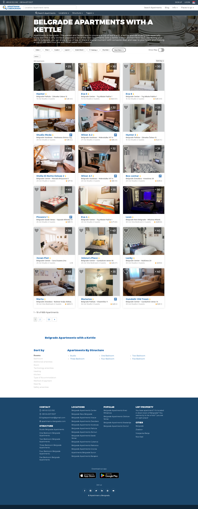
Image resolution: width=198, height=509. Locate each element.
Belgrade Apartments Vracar (84, 417)
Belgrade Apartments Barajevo (85, 456)
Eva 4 (84, 217)
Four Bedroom (107, 359)
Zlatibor (139, 429)
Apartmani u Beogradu (100, 495)
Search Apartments (153, 7)
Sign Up (178, 2)
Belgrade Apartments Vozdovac (85, 425)
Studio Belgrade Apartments (51, 429)
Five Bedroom (138, 359)
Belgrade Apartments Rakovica (85, 445)
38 (49, 319)
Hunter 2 (131, 134)
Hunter (40, 93)
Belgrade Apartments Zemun (84, 432)
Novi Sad (139, 437)
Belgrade (140, 426)
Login (187, 2)
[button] (175, 7)
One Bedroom (107, 356)
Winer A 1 (86, 175)
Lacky (129, 258)
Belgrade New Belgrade (82, 414)
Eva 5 (84, 93)
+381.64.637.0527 (26, 2)
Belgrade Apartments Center (84, 410)
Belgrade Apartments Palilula (84, 428)
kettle (36, 56)
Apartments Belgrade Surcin (84, 452)
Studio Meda (44, 134)
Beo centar (132, 175)
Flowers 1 (41, 217)
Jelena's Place (89, 258)
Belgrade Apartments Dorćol (116, 426)
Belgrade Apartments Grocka (84, 449)
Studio (73, 356)
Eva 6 (129, 93)
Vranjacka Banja (142, 433)
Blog (167, 7)
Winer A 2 (86, 134)
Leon (129, 217)
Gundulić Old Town (137, 299)
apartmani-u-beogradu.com (53, 421)
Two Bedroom (138, 356)
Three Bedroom (77, 359)
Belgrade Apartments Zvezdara (85, 421)
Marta (40, 299)
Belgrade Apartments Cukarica (85, 442)
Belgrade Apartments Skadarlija (117, 422)
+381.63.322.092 (12, 2)
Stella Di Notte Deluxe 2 (50, 175)
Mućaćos (86, 299)
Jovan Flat (42, 258)
